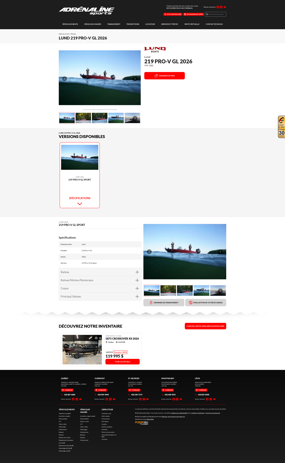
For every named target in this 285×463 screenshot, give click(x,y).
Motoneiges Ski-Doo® (65, 448)
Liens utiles (107, 409)
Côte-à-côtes (63, 424)
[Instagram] (221, 7)
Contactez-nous (214, 24)
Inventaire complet (64, 416)
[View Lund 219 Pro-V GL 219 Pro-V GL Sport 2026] (67, 118)
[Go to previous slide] (64, 78)
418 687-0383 (69, 395)
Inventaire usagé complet (87, 416)
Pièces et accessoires (108, 432)
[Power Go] (160, 423)
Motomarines (63, 429)
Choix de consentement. (212, 413)
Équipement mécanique (66, 440)
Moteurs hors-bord (64, 437)
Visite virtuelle (191, 24)
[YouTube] (225, 7)
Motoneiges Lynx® (64, 451)
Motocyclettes (63, 419)
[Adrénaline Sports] (86, 10)
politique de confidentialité (179, 413)
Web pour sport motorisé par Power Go (173, 416)
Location (150, 24)
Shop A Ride (150, 419)
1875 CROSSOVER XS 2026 (122, 338)
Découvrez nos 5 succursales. (179, 8)
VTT (60, 421)
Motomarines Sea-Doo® (66, 445)
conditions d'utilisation (198, 413)
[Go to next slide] (135, 78)
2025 (151, 65)
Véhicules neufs (70, 24)
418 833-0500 (203, 395)
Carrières (104, 439)
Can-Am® (62, 443)
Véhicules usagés (92, 24)
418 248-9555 (170, 395)
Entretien (104, 429)
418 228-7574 (136, 395)
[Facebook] (217, 7)
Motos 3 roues (84, 421)
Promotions (133, 24)
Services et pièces (169, 24)
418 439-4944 (103, 395)
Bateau (73, 34)
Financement (114, 24)
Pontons (61, 435)
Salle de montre (64, 34)
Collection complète (65, 413)
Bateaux (61, 432)
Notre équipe (106, 416)
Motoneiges (62, 427)
